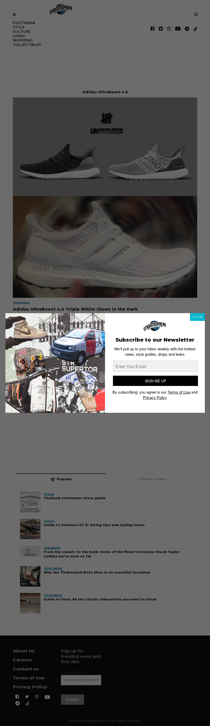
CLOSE (197, 317)
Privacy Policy (155, 397)
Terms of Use (178, 392)
